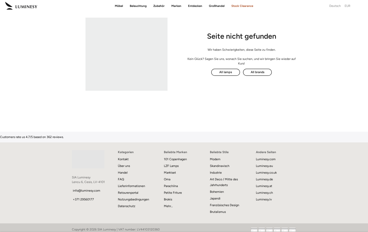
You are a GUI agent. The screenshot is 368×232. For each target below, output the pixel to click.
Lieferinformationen (131, 186)
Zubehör (159, 6)
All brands (257, 72)
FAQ (121, 179)
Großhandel (217, 6)
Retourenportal (128, 192)
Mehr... (168, 206)
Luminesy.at (264, 186)
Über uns (124, 166)
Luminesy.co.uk (266, 172)
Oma (167, 179)
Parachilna (171, 186)
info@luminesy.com (86, 190)
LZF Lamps (171, 166)
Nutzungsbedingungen (133, 199)
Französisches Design (224, 205)
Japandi (215, 198)
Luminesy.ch (264, 192)
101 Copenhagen (175, 159)
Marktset (170, 172)
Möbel (119, 6)
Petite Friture (173, 192)
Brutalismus (218, 212)
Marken (176, 6)
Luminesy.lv (264, 199)
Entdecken (195, 6)
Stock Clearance (242, 6)
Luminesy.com (266, 159)
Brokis (168, 199)
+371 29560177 (83, 199)
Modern (215, 159)
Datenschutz (126, 206)
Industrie (216, 172)
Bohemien (217, 192)
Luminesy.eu (264, 166)
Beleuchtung (138, 6)
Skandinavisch (219, 166)
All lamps (225, 72)
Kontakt (123, 159)
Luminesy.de (264, 179)
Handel (123, 172)
